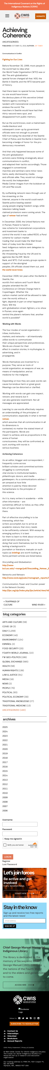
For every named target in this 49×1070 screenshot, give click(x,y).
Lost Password (9, 864)
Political (7, 692)
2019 (5, 753)
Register (6, 861)
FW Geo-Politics (11, 657)
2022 (5, 740)
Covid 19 (7, 626)
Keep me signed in (13, 838)
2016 (5, 766)
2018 (5, 757)
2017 (5, 762)
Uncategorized (10, 42)
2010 (5, 793)
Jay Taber (39, 46)
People (6, 688)
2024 (5, 731)
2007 (5, 806)
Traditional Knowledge (15, 701)
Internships (12, 1033)
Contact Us (12, 1031)
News (5, 683)
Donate (40, 16)
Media (5, 679)
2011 (5, 788)
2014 (5, 775)
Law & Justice (9, 674)
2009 (5, 797)
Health (6, 666)
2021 (5, 744)
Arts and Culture (12, 622)
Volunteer (12, 1036)
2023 (5, 735)
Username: (7, 819)
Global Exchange (12, 661)
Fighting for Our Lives (12, 59)
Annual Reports (14, 1041)
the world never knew (12, 269)
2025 (5, 727)
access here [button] (20, 985)
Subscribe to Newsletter (24, 1024)
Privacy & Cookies (28, 1047)
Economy (7, 635)
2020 (5, 749)
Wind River (38, 604)
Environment (9, 639)
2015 (5, 771)
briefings (16, 552)
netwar (12, 215)
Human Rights (10, 670)
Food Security (10, 648)
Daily (5, 630)
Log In (7, 856)
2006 (5, 810)
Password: (7, 829)
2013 (5, 779)
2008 (5, 801)
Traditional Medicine (14, 705)
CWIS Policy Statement (12, 1047)
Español (6, 644)
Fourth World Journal (15, 652)
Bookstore (12, 1038)
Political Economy (13, 696)
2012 (5, 784)
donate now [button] (20, 893)
